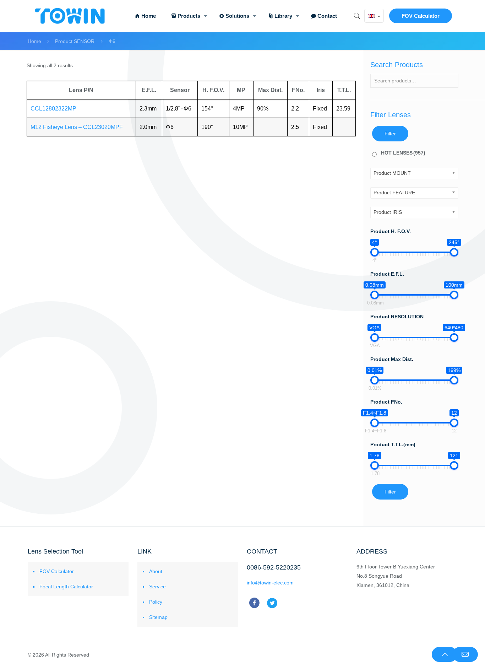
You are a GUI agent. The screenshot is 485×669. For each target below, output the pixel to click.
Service (157, 586)
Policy (155, 602)
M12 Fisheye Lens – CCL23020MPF (77, 127)
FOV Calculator (421, 16)
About (155, 571)
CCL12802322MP (53, 109)
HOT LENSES (403, 153)
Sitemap (158, 617)
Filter (390, 133)
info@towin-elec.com (270, 583)
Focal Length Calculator (66, 586)
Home (34, 41)
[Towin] (71, 16)
